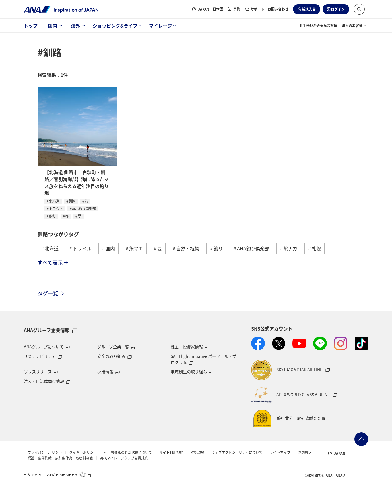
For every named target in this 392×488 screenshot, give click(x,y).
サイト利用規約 (171, 452)
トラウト (56, 208)
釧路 (72, 201)
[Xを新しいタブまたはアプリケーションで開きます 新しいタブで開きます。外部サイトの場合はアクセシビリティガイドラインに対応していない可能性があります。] (279, 343)
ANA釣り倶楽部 (84, 208)
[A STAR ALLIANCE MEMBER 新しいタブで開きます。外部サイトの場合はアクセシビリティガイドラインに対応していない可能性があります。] (58, 474)
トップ (31, 25)
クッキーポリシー (83, 452)
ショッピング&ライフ (115, 25)
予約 (236, 9)
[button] (359, 9)
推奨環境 (197, 452)
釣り (52, 216)
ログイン (338, 9)
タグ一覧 (48, 293)
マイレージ (160, 25)
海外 (75, 25)
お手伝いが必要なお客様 (318, 25)
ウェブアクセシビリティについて (237, 452)
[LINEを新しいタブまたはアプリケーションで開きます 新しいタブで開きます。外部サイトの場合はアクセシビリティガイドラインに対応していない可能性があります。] (320, 343)
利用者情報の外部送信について (128, 452)
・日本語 (210, 9)
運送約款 (304, 452)
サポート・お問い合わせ (269, 9)
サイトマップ (280, 452)
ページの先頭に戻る (361, 439)
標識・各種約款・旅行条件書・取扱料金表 (60, 458)
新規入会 (309, 9)
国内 (52, 25)
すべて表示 (50, 262)
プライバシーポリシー (45, 452)
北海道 (54, 201)
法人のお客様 (352, 25)
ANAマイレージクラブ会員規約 (124, 458)
